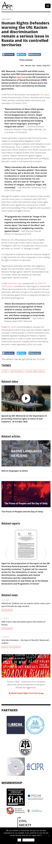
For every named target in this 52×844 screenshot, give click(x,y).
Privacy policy (28, 840)
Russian (41, 359)
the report (45, 94)
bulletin (4, 647)
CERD (5, 371)
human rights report (35, 371)
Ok (19, 840)
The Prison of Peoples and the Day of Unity (22, 511)
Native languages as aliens (14, 470)
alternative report (15, 283)
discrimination (17, 371)
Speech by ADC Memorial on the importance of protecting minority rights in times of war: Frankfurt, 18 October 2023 (24, 418)
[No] (49, 836)
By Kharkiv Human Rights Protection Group (26, 693)
